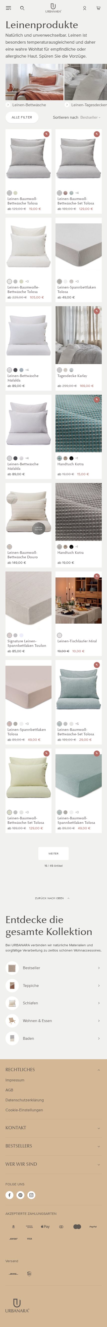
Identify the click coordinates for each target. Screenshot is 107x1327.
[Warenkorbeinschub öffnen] (99, 8)
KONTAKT (15, 1128)
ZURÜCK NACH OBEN (49, 898)
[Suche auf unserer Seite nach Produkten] (22, 8)
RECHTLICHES (20, 1070)
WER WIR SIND (21, 1164)
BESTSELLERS (18, 1146)
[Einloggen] (85, 8)
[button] (8, 8)
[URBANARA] (53, 8)
